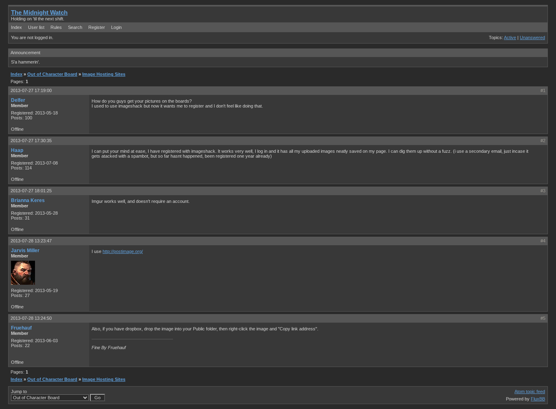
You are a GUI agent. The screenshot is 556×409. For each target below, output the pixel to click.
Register (96, 27)
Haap (17, 150)
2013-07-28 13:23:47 (31, 240)
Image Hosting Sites (103, 74)
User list (36, 27)
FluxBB (538, 398)
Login (116, 27)
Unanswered (532, 37)
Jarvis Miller (25, 250)
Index (16, 27)
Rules (56, 27)
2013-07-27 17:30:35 (31, 140)
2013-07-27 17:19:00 (31, 90)
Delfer (18, 100)
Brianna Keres (28, 200)
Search (75, 27)
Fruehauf (21, 328)
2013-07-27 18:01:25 (31, 190)
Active (510, 37)
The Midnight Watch (39, 12)
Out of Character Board (52, 74)
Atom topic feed (529, 391)
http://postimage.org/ (123, 251)
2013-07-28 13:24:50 (31, 318)
